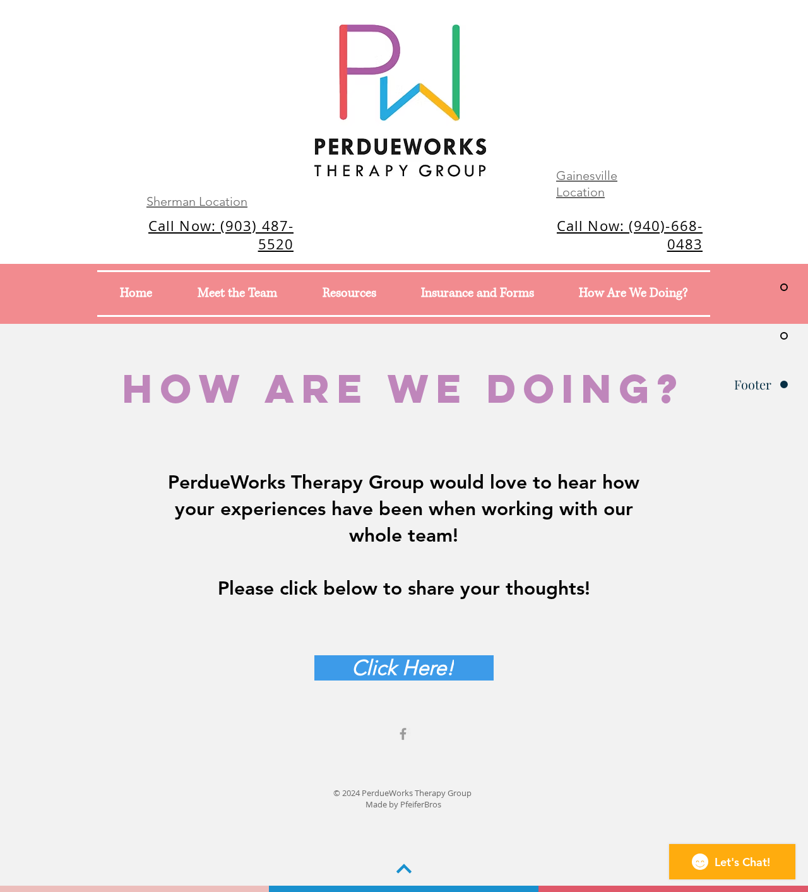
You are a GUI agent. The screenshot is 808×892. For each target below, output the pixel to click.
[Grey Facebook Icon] (403, 734)
